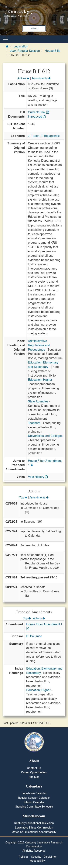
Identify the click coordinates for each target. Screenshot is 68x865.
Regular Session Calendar (34, 797)
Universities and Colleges (45, 435)
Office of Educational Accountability (34, 832)
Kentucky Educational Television (34, 823)
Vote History (36, 476)
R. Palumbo (34, 636)
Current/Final (37, 112)
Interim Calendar (34, 802)
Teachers (34, 423)
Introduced (35, 116)
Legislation (20, 46)
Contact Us (34, 768)
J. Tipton (33, 135)
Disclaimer (50, 856)
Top (22, 497)
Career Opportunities (34, 772)
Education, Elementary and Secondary (43, 364)
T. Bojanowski (50, 135)
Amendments (40, 78)
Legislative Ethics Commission (34, 827)
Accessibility (38, 860)
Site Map (34, 777)
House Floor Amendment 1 (45, 462)
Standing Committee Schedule (34, 806)
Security (36, 856)
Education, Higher (40, 379)
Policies (24, 856)
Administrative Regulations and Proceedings (39, 345)
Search (34, 28)
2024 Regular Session (25, 50)
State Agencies (38, 401)
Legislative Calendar (34, 793)
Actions (22, 78)
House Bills (52, 50)
